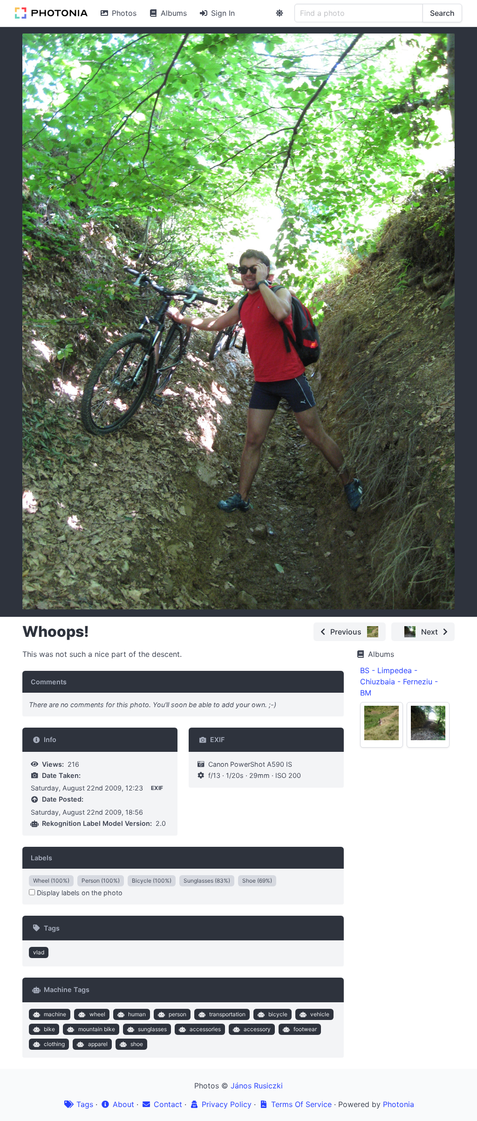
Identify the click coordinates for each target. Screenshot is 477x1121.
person (177, 1014)
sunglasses (152, 1029)
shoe (136, 1043)
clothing (54, 1043)
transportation (227, 1014)
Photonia (398, 1104)
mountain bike (96, 1029)
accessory (257, 1029)
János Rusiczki (257, 1085)
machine (55, 1014)
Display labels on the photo (79, 893)
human (137, 1014)
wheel (97, 1014)
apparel (98, 1043)
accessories (205, 1029)
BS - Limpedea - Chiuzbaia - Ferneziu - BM (399, 681)
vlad (38, 952)
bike (49, 1029)
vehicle (319, 1014)
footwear (305, 1029)
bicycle (277, 1014)
